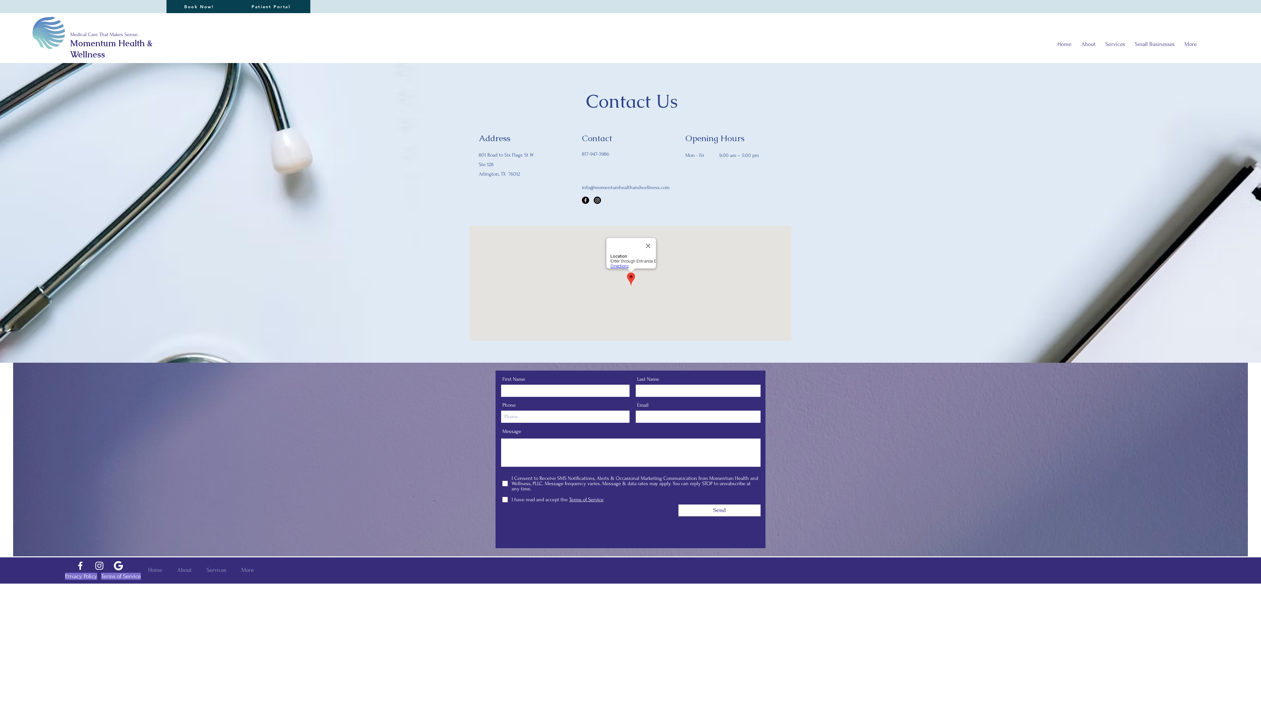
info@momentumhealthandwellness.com (626, 187)
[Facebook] (585, 200)
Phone (509, 405)
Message (511, 431)
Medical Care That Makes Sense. (104, 34)
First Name (513, 379)
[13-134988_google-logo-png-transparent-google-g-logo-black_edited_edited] (118, 565)
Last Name (648, 379)
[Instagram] (597, 200)
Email (643, 405)
